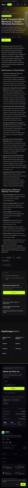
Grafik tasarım (5, 46)
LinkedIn (18, 257)
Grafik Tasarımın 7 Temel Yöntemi (12, 275)
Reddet (17, 484)
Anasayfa (3, 11)
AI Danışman (16, 400)
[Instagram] (3, 442)
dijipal (3, 4)
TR (17, 4)
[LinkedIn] (6, 442)
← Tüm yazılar (6, 265)
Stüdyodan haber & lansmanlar (9, 445)
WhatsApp (9, 257)
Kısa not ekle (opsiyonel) (10, 392)
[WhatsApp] (10, 442)
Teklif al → (6, 40)
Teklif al (9, 4)
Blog (8, 11)
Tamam (23, 484)
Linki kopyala (5, 260)
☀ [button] (21, 4)
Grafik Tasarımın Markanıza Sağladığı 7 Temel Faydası (14, 278)
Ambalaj (5, 155)
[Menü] (25, 4)
